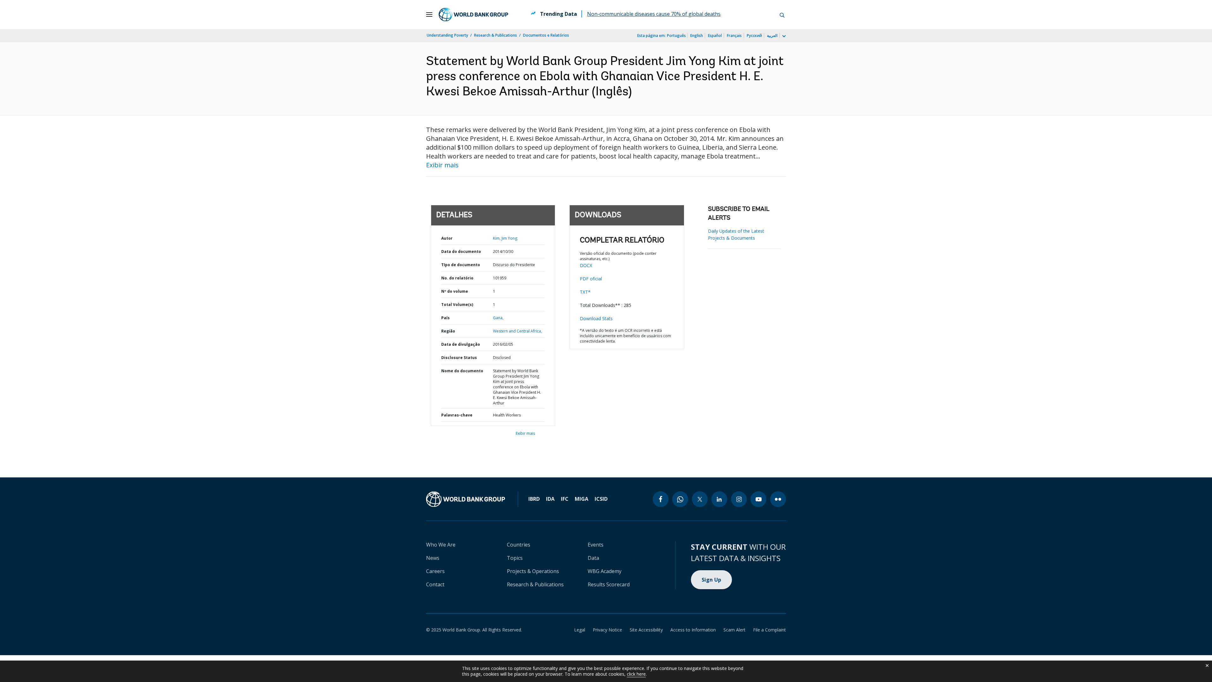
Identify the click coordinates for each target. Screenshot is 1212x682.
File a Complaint (769, 630)
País (445, 317)
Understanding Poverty (447, 35)
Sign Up (712, 579)
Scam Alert (734, 630)
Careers (435, 571)
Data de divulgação (460, 344)
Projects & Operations (533, 571)
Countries (518, 544)
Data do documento (461, 251)
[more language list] (783, 36)
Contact (435, 584)
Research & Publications (495, 35)
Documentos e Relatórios (546, 35)
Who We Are (440, 544)
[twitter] (700, 499)
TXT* (585, 292)
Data (593, 557)
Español (715, 35)
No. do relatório (457, 278)
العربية (772, 35)
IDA (550, 498)
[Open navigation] (429, 14)
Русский (754, 35)
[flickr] (778, 499)
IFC (564, 498)
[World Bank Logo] (473, 14)
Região (448, 331)
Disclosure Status (459, 357)
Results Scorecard (609, 584)
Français (734, 35)
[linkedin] (719, 499)
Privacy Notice (607, 630)
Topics (515, 557)
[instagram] (739, 499)
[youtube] (758, 499)
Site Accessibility (646, 630)
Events (595, 544)
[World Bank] (465, 499)
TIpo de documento (460, 264)
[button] (782, 14)
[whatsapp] (680, 499)
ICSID (601, 498)
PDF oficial (591, 279)
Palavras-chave (456, 415)
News (432, 557)
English (696, 35)
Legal (579, 630)
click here (636, 674)
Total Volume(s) (457, 304)
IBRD (534, 498)
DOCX (586, 265)
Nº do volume (454, 291)
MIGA (581, 498)
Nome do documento (462, 371)
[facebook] (660, 499)
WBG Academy (604, 571)
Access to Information (693, 630)
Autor (447, 238)
